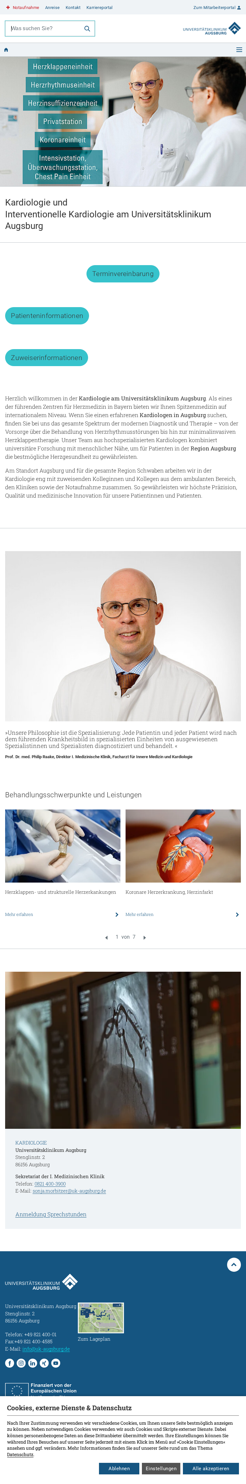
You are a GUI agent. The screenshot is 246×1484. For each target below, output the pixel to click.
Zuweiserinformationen (46, 358)
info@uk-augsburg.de (46, 1349)
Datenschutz (20, 1454)
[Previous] (106, 938)
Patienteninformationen (47, 316)
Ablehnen (119, 1468)
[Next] (145, 938)
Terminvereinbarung (123, 274)
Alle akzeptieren (211, 1468)
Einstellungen (161, 1468)
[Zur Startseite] (212, 22)
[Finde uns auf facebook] (9, 1363)
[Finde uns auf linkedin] (32, 1363)
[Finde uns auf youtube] (55, 1363)
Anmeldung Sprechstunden (50, 1214)
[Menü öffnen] (239, 49)
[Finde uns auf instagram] (21, 1363)
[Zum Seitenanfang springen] (234, 1265)
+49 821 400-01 (40, 1334)
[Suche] (87, 28)
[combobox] (42, 28)
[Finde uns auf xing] (44, 1363)
